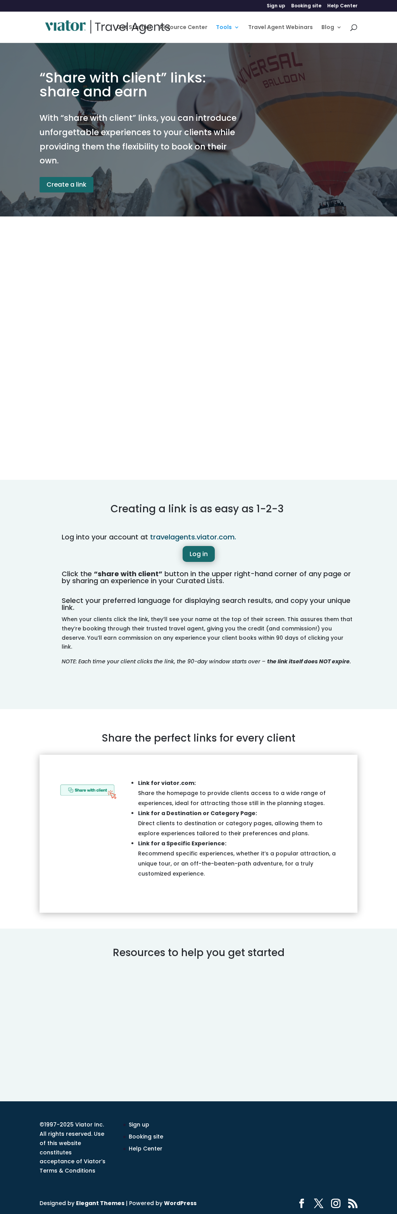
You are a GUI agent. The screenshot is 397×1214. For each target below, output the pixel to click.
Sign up (276, 6)
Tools (224, 27)
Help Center (342, 6)
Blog (327, 27)
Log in (199, 553)
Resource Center (183, 27)
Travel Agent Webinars (280, 27)
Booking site (306, 6)
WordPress (180, 1203)
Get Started (134, 27)
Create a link (66, 184)
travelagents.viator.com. (193, 537)
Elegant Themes (100, 1203)
